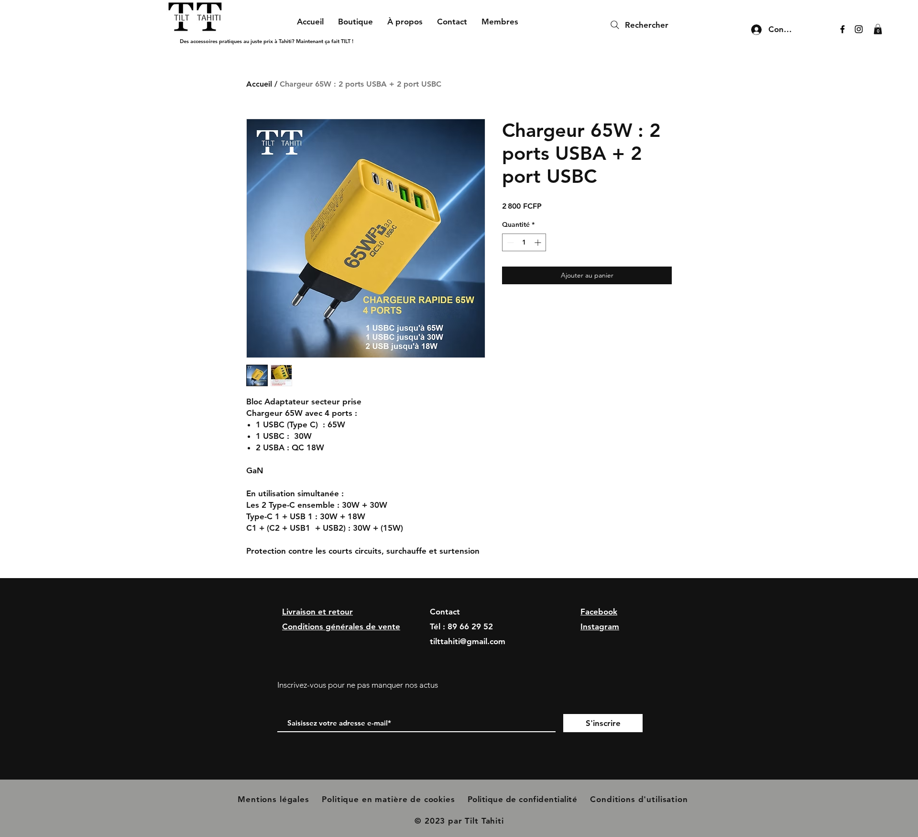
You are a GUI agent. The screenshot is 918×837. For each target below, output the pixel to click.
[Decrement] (509, 242)
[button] (878, 29)
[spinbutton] (524, 242)
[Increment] (539, 242)
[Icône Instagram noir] (858, 29)
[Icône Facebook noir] (842, 29)
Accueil (259, 84)
